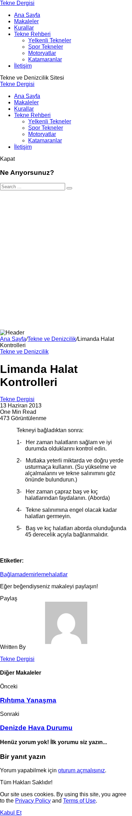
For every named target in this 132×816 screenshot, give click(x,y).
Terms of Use (79, 801)
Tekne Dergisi (17, 3)
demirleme (36, 574)
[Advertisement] (66, 260)
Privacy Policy (33, 801)
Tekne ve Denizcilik (51, 339)
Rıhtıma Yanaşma (28, 700)
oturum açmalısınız (81, 770)
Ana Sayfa (13, 339)
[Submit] (69, 188)
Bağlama (11, 574)
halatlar (58, 574)
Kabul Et (10, 813)
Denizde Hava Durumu (36, 727)
